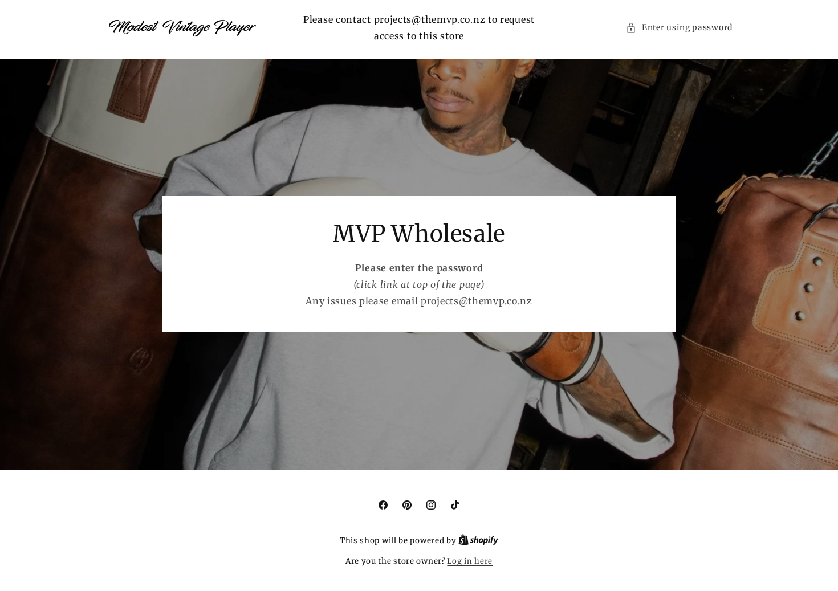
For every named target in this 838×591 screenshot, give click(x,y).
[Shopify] (478, 540)
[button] (679, 28)
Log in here (470, 561)
